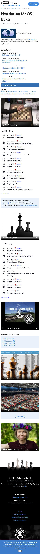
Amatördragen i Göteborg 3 (16, 149)
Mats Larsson (8, 345)
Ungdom (33, 91)
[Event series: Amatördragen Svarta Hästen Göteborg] (15, 141)
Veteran (32, 94)
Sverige (3, 91)
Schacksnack (8, 341)
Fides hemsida (31, 39)
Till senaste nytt (10, 85)
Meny (32, 4)
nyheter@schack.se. (9, 203)
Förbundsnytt (15, 8)
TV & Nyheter (7, 8)
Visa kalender (5, 194)
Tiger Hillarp (8, 343)
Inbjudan (19, 135)
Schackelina (8, 339)
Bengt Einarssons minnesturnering (18, 155)
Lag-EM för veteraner (14, 161)
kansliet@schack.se (20, 497)
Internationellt (23, 91)
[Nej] (38, 547)
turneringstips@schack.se (28, 205)
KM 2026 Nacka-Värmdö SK (16, 178)
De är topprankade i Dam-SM (11, 55)
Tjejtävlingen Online (14, 184)
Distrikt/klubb (12, 91)
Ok (20, 551)
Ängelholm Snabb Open (15, 138)
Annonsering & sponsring (20, 517)
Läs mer (20, 416)
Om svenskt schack (20, 520)
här (25, 486)
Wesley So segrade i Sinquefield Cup (14, 73)
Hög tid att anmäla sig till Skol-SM (13, 68)
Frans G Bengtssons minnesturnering (19, 190)
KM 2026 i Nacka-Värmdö (15, 172)
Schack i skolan (6, 94)
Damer (25, 94)
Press (20, 511)
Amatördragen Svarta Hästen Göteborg (20, 143)
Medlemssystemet (20, 514)
